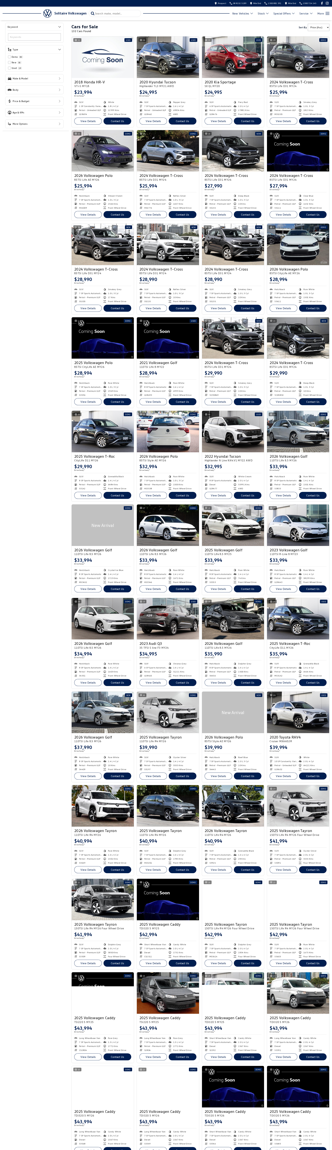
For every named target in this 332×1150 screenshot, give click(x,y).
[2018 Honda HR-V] (103, 57)
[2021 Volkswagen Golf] (168, 338)
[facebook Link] (322, 3)
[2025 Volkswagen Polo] (103, 338)
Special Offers (282, 13)
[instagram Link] (327, 3)
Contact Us (117, 121)
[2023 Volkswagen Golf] (298, 525)
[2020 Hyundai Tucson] (168, 57)
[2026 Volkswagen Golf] (298, 431)
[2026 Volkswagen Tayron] (103, 806)
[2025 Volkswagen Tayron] (168, 712)
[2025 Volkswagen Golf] (233, 525)
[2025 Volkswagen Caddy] (168, 899)
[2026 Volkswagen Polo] (103, 151)
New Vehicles (240, 13)
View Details (88, 121)
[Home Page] (27, 13)
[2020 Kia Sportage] (233, 57)
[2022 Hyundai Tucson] (233, 431)
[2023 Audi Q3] (168, 618)
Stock (261, 13)
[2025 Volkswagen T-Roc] (103, 431)
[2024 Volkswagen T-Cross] (298, 57)
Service (303, 13)
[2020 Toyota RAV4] (298, 712)
